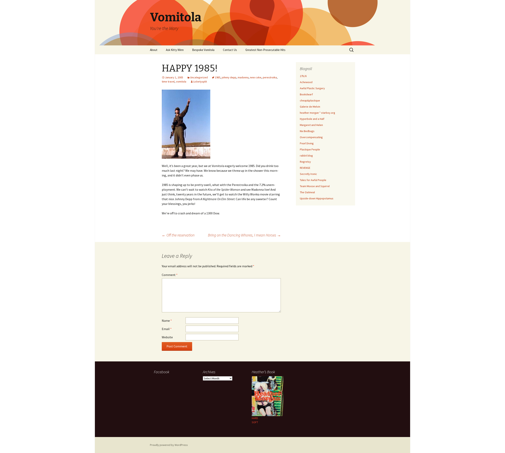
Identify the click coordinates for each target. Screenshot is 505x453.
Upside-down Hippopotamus (316, 198)
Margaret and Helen (311, 125)
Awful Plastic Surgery (312, 88)
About (153, 50)
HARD (255, 418)
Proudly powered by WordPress (169, 445)
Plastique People (310, 149)
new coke (255, 77)
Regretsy (305, 161)
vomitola (181, 81)
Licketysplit (200, 81)
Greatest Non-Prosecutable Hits (265, 50)
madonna (243, 77)
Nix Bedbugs (307, 131)
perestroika (270, 77)
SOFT (255, 422)
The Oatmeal (307, 192)
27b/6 (303, 76)
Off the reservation (178, 235)
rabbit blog (306, 155)
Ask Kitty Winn (175, 50)
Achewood (306, 82)
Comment (170, 275)
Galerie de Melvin (310, 106)
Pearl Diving (307, 143)
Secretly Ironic (308, 174)
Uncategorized (199, 77)
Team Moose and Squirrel (315, 186)
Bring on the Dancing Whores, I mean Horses (244, 235)
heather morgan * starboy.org (317, 112)
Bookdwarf (306, 94)
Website (167, 337)
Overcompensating (311, 137)
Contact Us (230, 50)
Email (167, 329)
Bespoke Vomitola (203, 50)
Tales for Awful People (313, 180)
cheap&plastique (310, 100)
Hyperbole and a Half (312, 119)
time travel (168, 81)
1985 (217, 77)
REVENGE (305, 168)
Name (167, 321)
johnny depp (229, 77)
